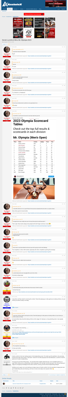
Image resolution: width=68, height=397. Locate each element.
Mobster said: (15, 285)
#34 (64, 296)
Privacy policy (54, 394)
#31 (64, 255)
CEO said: (15, 101)
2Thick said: (15, 232)
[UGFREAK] (18, 33)
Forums (10, 9)
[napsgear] (18, 22)
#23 (64, 72)
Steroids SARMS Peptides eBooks (18, 334)
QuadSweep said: (16, 75)
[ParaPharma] (50, 33)
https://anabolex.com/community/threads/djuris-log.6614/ (39, 55)
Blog (40, 9)
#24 (64, 85)
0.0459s (57, 395)
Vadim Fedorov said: (17, 219)
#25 (64, 98)
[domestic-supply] (39, 22)
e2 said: (14, 245)
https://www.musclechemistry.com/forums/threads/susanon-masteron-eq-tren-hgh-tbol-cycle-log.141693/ (40, 332)
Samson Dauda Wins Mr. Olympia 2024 (22, 383)
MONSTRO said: (16, 206)
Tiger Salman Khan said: (17, 343)
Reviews (15, 9)
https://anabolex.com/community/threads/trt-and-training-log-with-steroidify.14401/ (36, 292)
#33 (64, 281)
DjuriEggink (5, 42)
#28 (64, 216)
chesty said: (15, 258)
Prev (4, 44)
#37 (64, 341)
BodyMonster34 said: (17, 88)
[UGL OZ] (29, 22)
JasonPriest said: (16, 113)
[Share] (62, 47)
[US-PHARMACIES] (50, 22)
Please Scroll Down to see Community (33, 14)
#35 (64, 310)
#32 (64, 268)
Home (4, 9)
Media (21, 9)
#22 (64, 59)
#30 (64, 242)
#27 (64, 204)
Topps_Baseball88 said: (17, 49)
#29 (64, 229)
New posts (4, 11)
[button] (18, 9)
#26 (64, 111)
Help (59, 394)
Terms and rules (48, 394)
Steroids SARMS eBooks (31, 9)
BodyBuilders (43, 383)
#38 (64, 353)
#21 (64, 46)
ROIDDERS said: (16, 270)
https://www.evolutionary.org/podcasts (20, 333)
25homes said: (16, 62)
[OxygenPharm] (39, 33)
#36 (64, 325)
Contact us (42, 394)
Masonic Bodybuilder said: (18, 313)
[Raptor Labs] (29, 33)
